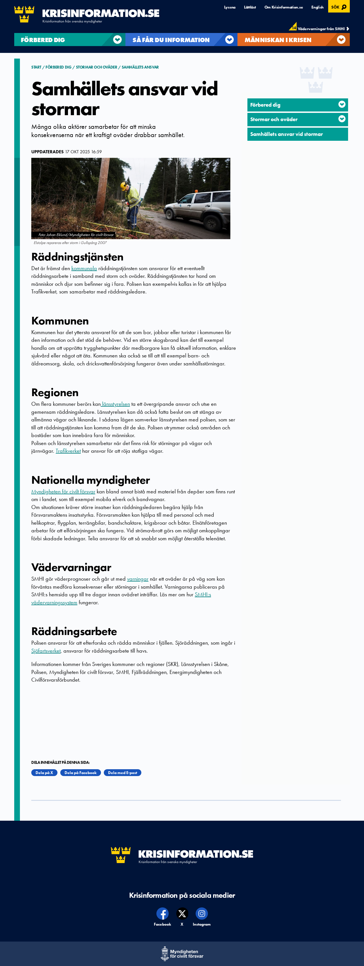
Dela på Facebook (81, 772)
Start (36, 67)
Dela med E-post (122, 772)
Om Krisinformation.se (283, 7)
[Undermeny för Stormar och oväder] (342, 118)
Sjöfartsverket (46, 650)
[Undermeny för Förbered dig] (342, 104)
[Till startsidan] (86, 14)
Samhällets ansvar (140, 67)
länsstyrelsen (115, 404)
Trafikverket (68, 450)
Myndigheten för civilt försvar (63, 491)
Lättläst (250, 7)
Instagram (202, 924)
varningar (137, 578)
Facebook (163, 924)
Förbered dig (58, 67)
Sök (339, 6)
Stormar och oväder (96, 67)
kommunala (84, 268)
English (317, 7)
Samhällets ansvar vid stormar (286, 134)
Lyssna (229, 7)
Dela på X (44, 772)
